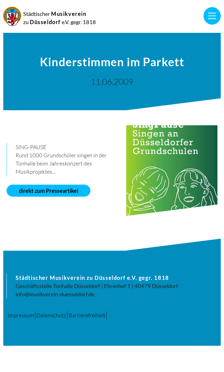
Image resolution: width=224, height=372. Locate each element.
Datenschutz (51, 315)
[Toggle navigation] (212, 16)
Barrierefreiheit (87, 315)
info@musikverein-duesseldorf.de (55, 294)
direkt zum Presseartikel (48, 190)
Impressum (21, 315)
